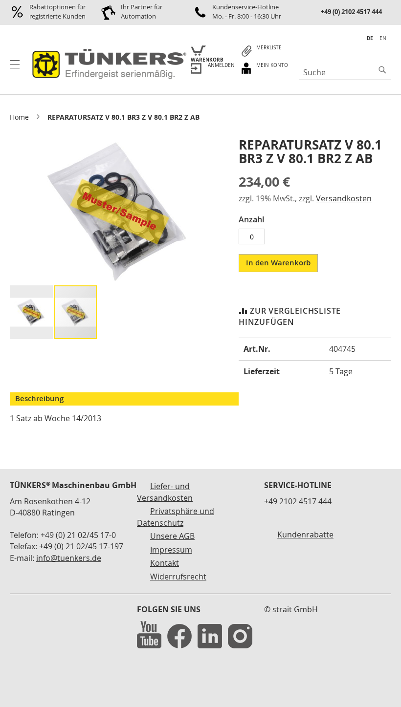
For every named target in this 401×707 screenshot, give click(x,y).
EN (382, 38)
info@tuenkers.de (68, 558)
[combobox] (345, 72)
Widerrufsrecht (178, 576)
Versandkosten (344, 198)
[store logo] (107, 64)
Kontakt (164, 562)
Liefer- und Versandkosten (165, 492)
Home (19, 117)
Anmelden (221, 65)
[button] (32, 312)
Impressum (171, 549)
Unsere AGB (172, 536)
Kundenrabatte (305, 534)
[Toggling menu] (15, 64)
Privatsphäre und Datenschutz (175, 517)
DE (370, 38)
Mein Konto (272, 65)
